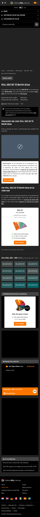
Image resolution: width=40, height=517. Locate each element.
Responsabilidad (6, 511)
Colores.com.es (13, 480)
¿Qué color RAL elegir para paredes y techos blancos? (19, 470)
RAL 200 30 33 (32, 285)
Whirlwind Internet (15, 514)
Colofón (3, 505)
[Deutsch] (11, 498)
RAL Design (14, 15)
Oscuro (16, 7)
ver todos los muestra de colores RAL (12, 250)
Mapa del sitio (12, 505)
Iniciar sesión (7, 78)
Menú (5, 11)
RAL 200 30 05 (32, 271)
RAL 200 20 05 (7, 264)
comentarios (17, 389)
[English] (7, 498)
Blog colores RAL (9, 459)
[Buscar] (37, 24)
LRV (2, 104)
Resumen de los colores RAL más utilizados (15, 463)
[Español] (36, 3)
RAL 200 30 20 (32, 278)
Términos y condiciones (26, 505)
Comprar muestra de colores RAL (15, 294)
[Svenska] (29, 498)
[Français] (16, 498)
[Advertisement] (20, 48)
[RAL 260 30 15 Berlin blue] (20, 146)
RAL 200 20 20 (7, 271)
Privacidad (21, 508)
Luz (25, 7)
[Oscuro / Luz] (21, 8)
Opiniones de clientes (11, 361)
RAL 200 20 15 (32, 264)
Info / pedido (8, 180)
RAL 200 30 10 (7, 278)
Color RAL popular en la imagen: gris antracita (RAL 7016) (20, 466)
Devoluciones (5, 508)
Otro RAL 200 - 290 (11, 258)
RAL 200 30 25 (7, 285)
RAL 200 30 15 (20, 278)
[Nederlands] (2, 498)
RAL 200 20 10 (20, 264)
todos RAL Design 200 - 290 (29, 258)
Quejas (14, 508)
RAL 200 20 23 (19, 271)
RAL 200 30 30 (19, 285)
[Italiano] (20, 498)
